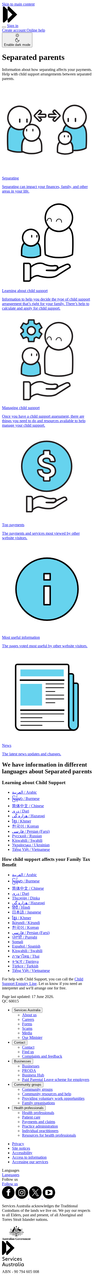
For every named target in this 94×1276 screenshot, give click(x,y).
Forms (27, 1024)
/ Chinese (28, 806)
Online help (36, 30)
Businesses (22, 1061)
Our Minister (32, 1037)
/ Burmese (26, 798)
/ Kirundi (26, 923)
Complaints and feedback (42, 1056)
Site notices (21, 1148)
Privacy (18, 1144)
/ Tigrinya (25, 961)
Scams (27, 1028)
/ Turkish (25, 966)
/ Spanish (26, 946)
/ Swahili (27, 840)
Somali (17, 942)
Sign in (12, 26)
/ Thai (25, 956)
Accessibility (22, 1153)
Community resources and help (46, 1094)
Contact (19, 1042)
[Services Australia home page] (10, 21)
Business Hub (33, 1075)
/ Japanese (26, 912)
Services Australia (27, 1010)
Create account (14, 30)
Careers (28, 1019)
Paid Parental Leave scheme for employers (55, 1079)
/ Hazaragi (28, 816)
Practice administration (40, 1126)
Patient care (31, 1117)
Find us (28, 1052)
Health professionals (29, 1108)
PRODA (29, 1070)
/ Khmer (21, 821)
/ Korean (25, 826)
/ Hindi (21, 907)
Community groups (27, 1084)
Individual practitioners (40, 1131)
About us (29, 1015)
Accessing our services (30, 1162)
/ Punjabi (24, 937)
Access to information (29, 1157)
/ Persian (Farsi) (31, 831)
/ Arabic (24, 792)
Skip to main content (18, 4)
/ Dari (20, 811)
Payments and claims (38, 1122)
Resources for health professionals (49, 1135)
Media (27, 1033)
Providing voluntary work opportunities (53, 1098)
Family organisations (38, 1103)
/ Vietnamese (31, 849)
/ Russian (27, 836)
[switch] (17, 40)
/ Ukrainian (31, 845)
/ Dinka (26, 898)
